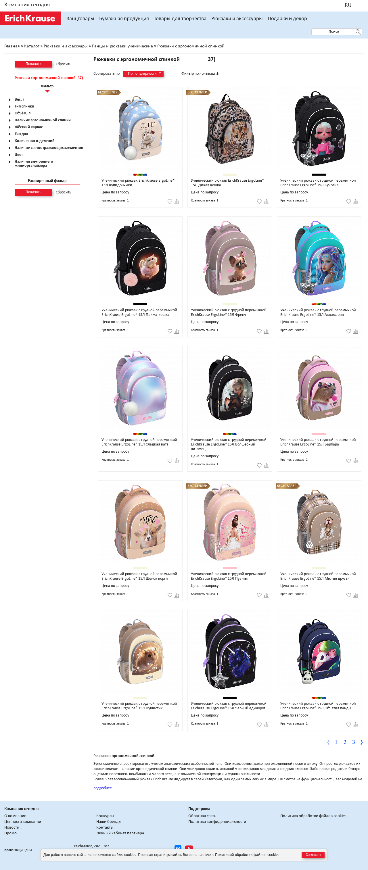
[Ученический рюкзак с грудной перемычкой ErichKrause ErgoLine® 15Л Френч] (230, 258)
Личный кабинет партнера (120, 833)
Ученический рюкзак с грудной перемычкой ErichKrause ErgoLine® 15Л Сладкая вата (139, 442)
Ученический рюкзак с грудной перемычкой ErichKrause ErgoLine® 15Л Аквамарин (318, 312)
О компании (15, 816)
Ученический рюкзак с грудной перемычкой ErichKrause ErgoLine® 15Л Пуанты (229, 576)
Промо (10, 833)
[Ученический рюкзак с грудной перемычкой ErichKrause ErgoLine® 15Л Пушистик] (140, 652)
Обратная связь (202, 816)
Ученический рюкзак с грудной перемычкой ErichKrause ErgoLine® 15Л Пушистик (139, 706)
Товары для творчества (180, 19)
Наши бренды (108, 822)
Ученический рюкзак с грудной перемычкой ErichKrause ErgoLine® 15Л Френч (229, 312)
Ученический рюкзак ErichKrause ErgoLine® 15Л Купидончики (138, 182)
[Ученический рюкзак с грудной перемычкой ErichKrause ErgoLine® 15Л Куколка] (319, 128)
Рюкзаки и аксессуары (237, 19)
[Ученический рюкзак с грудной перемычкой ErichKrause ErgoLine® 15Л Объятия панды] (319, 652)
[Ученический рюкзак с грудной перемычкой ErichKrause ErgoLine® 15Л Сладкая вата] (140, 388)
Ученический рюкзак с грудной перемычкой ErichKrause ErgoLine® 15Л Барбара (318, 442)
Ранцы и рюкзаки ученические (122, 46)
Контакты (105, 827)
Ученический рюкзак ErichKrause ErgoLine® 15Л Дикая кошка (227, 182)
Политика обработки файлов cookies (313, 816)
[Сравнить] (176, 202)
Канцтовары (80, 19)
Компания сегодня (27, 5)
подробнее (102, 788)
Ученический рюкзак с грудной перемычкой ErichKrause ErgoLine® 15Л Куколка (318, 182)
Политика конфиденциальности (217, 822)
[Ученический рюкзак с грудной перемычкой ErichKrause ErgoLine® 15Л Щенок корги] (140, 522)
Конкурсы (105, 816)
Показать (33, 64)
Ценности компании (22, 822)
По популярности (145, 74)
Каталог (31, 46)
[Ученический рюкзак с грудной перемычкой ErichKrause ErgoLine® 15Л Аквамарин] (319, 258)
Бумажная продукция (124, 19)
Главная (12, 46)
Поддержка (199, 809)
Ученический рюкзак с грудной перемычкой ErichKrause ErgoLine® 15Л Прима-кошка (139, 312)
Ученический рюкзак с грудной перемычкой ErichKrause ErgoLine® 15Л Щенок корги (139, 576)
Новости (11, 827)
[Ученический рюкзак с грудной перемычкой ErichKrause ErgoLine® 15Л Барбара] (319, 388)
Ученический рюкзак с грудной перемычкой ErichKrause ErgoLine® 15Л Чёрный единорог (229, 706)
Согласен (313, 855)
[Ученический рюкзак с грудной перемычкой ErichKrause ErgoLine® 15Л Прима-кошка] (140, 258)
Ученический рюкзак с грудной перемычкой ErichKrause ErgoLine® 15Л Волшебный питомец (229, 444)
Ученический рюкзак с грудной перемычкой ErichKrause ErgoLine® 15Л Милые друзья (318, 576)
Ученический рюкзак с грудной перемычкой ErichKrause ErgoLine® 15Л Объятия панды (318, 706)
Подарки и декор (287, 19)
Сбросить (63, 64)
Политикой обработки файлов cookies (247, 855)
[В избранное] (170, 202)
